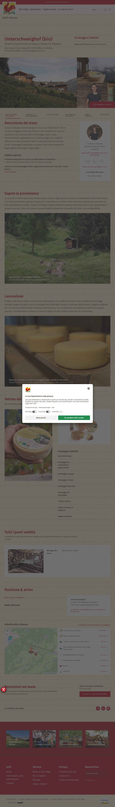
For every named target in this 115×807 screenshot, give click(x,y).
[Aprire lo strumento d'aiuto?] (3, 689)
